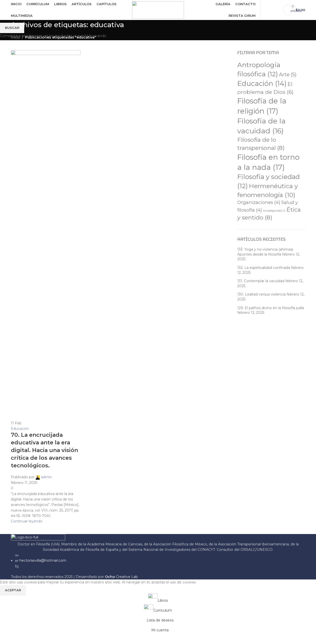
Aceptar (13, 590)
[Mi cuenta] (267, 10)
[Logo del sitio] (158, 9)
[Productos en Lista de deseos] (276, 10)
